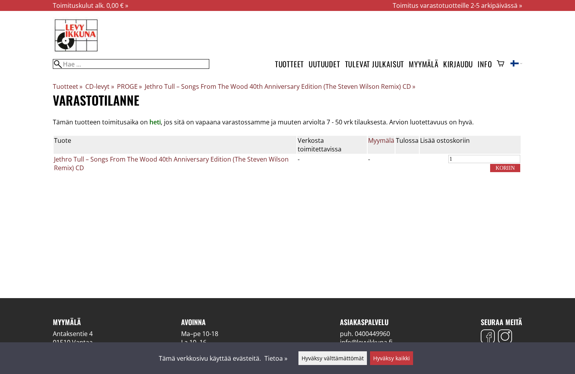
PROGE (129, 86)
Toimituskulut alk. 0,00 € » (90, 5)
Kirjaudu (458, 64)
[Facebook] (488, 337)
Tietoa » (276, 358)
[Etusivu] (76, 51)
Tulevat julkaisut (374, 64)
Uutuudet (324, 64)
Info (485, 64)
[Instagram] (505, 337)
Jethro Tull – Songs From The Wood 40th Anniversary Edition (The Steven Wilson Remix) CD (280, 86)
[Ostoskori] (500, 64)
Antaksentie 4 (73, 333)
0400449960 (372, 333)
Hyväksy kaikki (391, 358)
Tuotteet (289, 64)
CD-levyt (99, 86)
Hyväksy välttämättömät (333, 358)
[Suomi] (516, 64)
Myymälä (423, 64)
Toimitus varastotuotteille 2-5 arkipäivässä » (457, 5)
